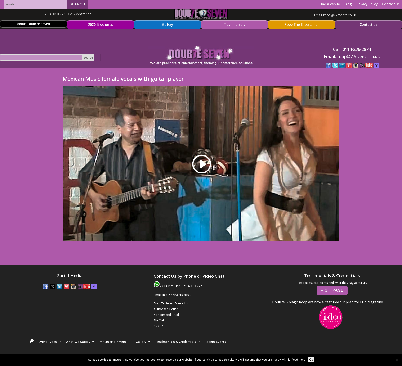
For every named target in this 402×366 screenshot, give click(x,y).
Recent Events (215, 341)
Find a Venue (329, 4)
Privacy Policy (367, 4)
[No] (397, 360)
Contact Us (391, 4)
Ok (311, 359)
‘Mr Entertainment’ (113, 341)
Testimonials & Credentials (175, 341)
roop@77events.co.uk (339, 15)
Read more (298, 359)
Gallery (141, 341)
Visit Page (332, 290)
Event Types (48, 341)
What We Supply (78, 341)
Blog (348, 4)
